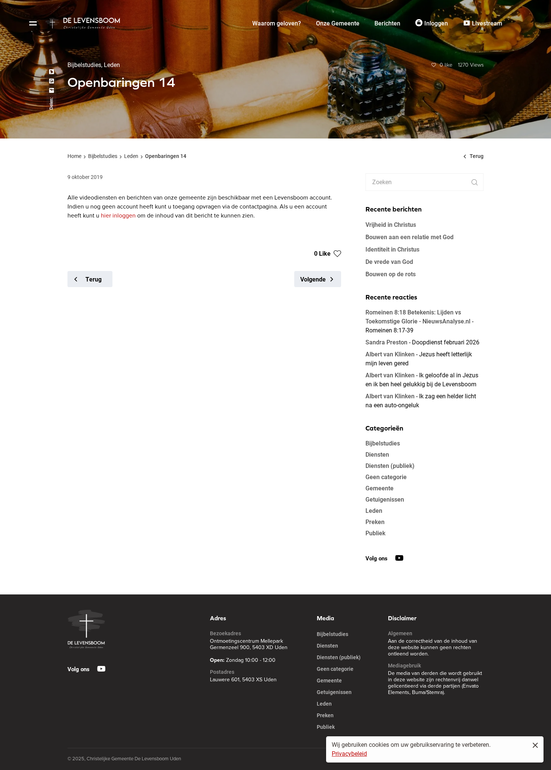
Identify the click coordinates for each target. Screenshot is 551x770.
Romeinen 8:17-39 (389, 330)
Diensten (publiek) (390, 465)
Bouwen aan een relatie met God (409, 237)
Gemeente (379, 488)
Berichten (387, 23)
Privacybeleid (349, 753)
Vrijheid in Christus (390, 224)
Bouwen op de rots (390, 274)
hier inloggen (118, 215)
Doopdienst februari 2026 (445, 342)
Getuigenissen (384, 499)
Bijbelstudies (102, 156)
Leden (131, 156)
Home (74, 156)
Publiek (375, 533)
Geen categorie (386, 477)
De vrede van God (389, 261)
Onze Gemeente (337, 23)
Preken (375, 522)
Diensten (377, 454)
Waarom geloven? (276, 23)
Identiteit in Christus (392, 249)
